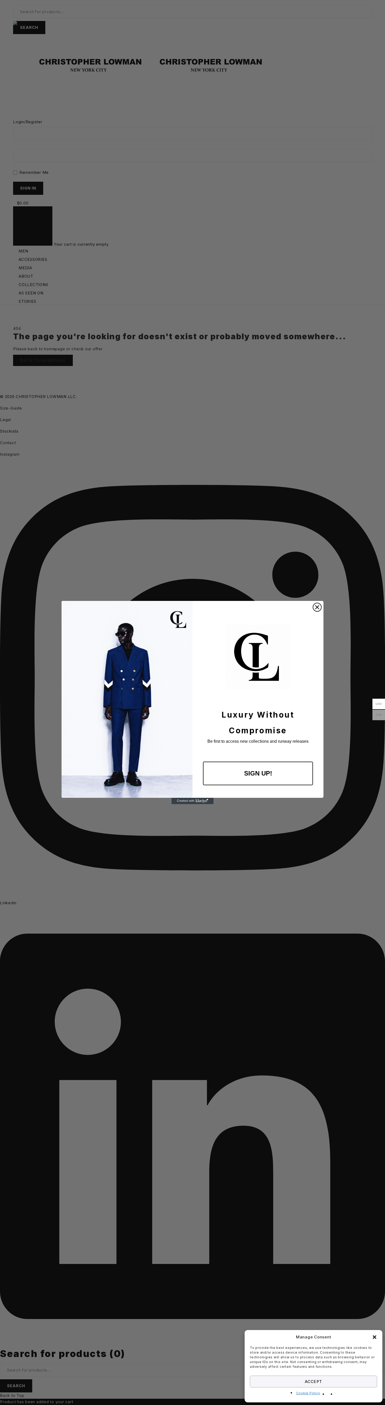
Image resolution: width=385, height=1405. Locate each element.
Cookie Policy (308, 1393)
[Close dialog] (317, 607)
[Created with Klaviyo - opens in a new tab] (192, 801)
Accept (313, 1381)
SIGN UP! (258, 773)
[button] (374, 1337)
